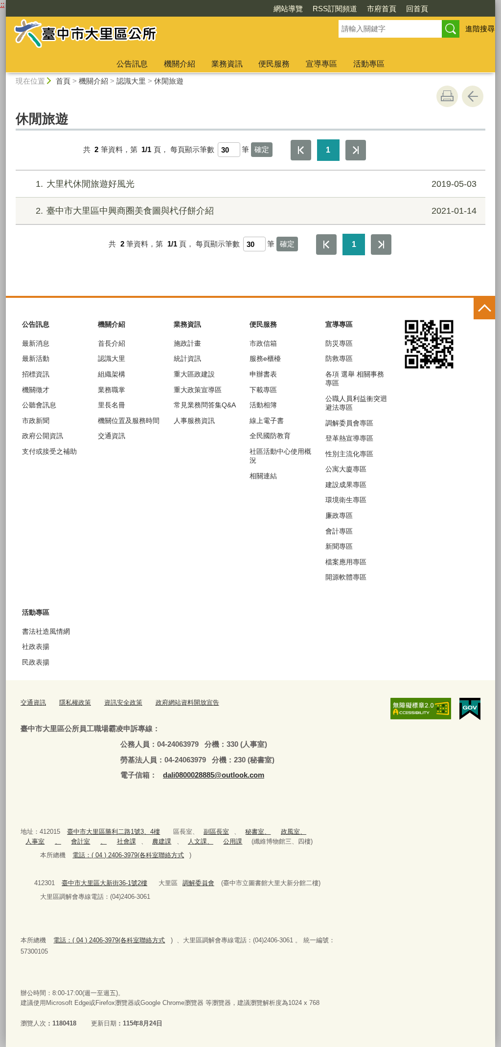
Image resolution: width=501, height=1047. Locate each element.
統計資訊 (187, 358)
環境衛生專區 (345, 500)
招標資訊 (35, 374)
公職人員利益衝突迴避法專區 (356, 403)
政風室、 (293, 831)
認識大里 (131, 81)
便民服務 (274, 64)
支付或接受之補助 (49, 451)
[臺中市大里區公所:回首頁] (160, 35)
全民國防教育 (270, 436)
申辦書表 (263, 374)
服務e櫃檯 (265, 358)
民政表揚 (35, 662)
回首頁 (417, 8)
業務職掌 (111, 390)
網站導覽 (288, 8)
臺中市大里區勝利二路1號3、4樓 (113, 831)
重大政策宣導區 (198, 390)
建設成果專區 (345, 485)
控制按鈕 (484, 308)
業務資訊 (227, 64)
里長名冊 (111, 405)
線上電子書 (267, 420)
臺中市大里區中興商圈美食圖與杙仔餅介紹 (256, 211)
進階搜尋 (480, 28)
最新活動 (35, 358)
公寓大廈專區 (345, 469)
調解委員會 (198, 883)
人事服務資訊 (194, 420)
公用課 (232, 841)
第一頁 (301, 150)
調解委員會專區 (349, 423)
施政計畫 (187, 343)
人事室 (35, 841)
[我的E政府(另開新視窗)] (469, 709)
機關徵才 (35, 390)
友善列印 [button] (447, 96)
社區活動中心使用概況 (280, 455)
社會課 (126, 841)
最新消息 (35, 343)
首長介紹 (111, 343)
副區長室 (216, 831)
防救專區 (339, 358)
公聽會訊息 (39, 405)
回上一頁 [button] (472, 96)
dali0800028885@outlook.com (213, 775)
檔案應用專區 (345, 562)
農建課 (161, 841)
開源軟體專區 (345, 577)
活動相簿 (263, 405)
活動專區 (369, 64)
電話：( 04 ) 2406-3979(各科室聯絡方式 (128, 855)
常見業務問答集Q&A (205, 405)
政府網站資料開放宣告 (187, 702)
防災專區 (339, 343)
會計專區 (339, 531)
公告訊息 (132, 64)
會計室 (80, 841)
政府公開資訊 (42, 436)
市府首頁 (381, 8)
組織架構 (111, 374)
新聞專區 (339, 546)
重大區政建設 (194, 374)
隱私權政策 (75, 702)
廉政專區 (339, 515)
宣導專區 (321, 64)
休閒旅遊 (168, 81)
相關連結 (263, 476)
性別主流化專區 (349, 454)
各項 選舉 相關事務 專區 (354, 378)
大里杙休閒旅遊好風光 (256, 184)
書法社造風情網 (46, 631)
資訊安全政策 (123, 702)
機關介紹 (179, 64)
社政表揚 (35, 646)
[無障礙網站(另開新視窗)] (420, 708)
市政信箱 (263, 343)
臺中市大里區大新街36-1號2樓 (104, 883)
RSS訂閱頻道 (335, 8)
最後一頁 (355, 150)
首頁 (63, 81)
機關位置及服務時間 (128, 420)
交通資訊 (111, 436)
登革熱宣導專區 (349, 438)
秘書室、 (258, 831)
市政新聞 (35, 420)
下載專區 (263, 390)
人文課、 (200, 841)
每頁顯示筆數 (192, 149)
